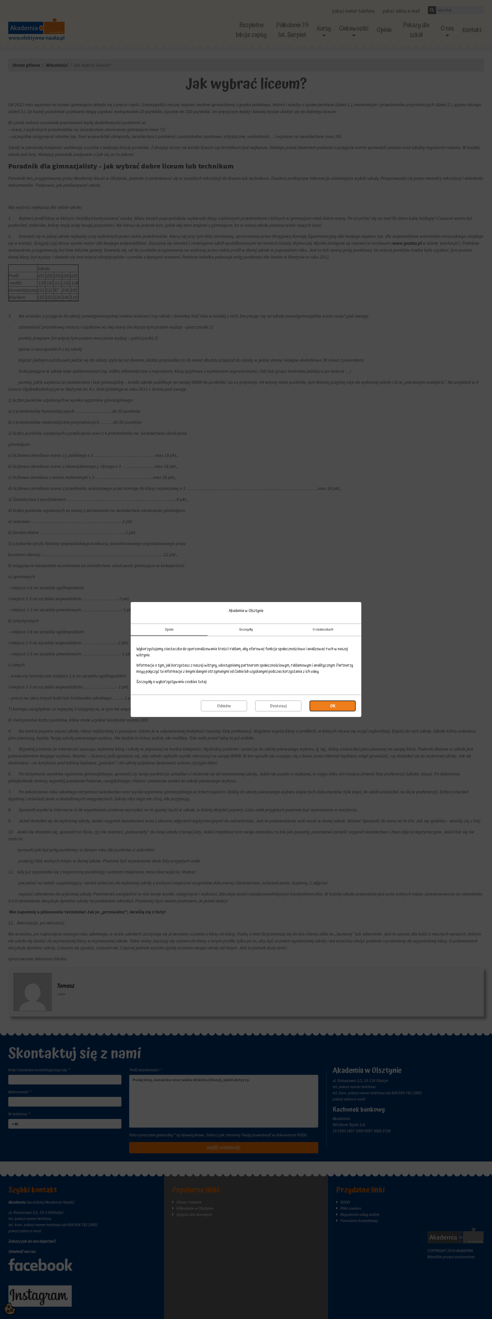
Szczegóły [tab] (246, 629)
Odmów (224, 706)
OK (332, 706)
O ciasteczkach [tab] (323, 629)
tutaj (202, 681)
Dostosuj (278, 706)
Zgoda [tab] (169, 629)
